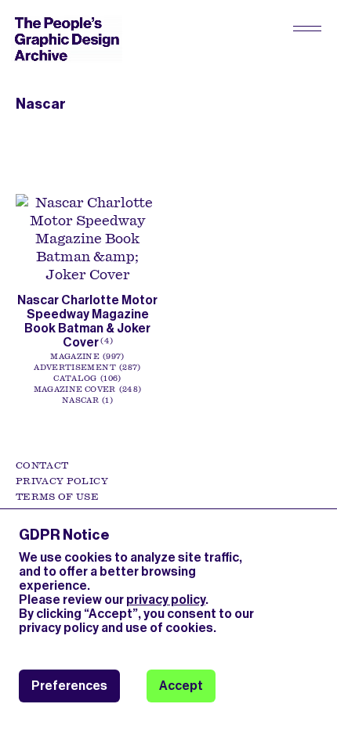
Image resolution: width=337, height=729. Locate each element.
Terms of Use (57, 496)
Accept (181, 685)
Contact (42, 465)
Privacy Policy (62, 481)
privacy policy (165, 599)
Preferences (69, 685)
